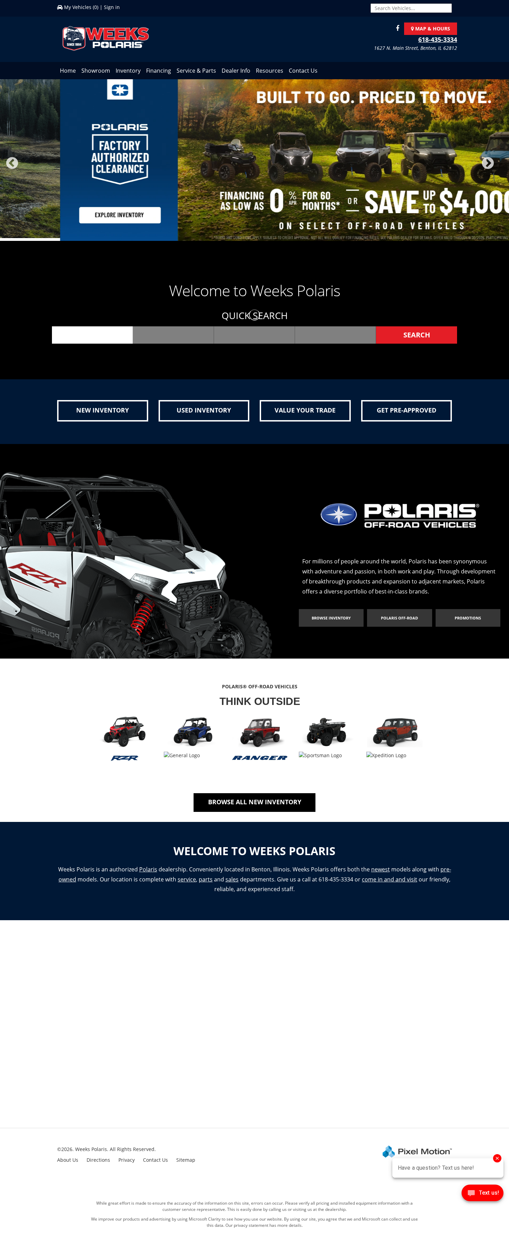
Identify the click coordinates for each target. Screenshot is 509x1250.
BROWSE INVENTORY (331, 620)
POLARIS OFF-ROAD (399, 620)
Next (499, 169)
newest (380, 872)
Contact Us (303, 70)
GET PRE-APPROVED (406, 413)
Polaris (148, 872)
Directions (98, 1162)
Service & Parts (196, 70)
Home (68, 70)
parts (206, 882)
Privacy (126, 1162)
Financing (158, 70)
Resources (269, 70)
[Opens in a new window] (395, 28)
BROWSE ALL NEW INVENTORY (254, 804)
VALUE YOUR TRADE (305, 413)
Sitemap (185, 1162)
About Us (67, 1162)
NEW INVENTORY (102, 413)
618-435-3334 (437, 39)
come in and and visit (389, 882)
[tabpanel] (254, 161)
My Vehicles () (81, 7)
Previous (27, 169)
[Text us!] (482, 1194)
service (187, 882)
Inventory (128, 70)
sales (232, 882)
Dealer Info (236, 70)
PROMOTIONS (468, 620)
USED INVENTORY (204, 413)
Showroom (95, 70)
